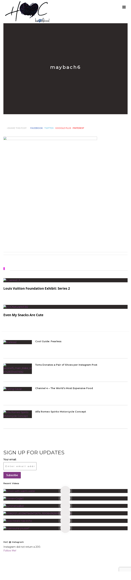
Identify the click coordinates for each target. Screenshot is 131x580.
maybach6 (65, 67)
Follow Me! (9, 550)
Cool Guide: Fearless (48, 341)
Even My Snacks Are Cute (23, 315)
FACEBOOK (36, 128)
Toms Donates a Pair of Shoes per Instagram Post (66, 364)
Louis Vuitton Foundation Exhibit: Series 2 (36, 288)
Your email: (9, 459)
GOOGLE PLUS (63, 128)
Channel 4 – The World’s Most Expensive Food (64, 388)
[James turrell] (65, 491)
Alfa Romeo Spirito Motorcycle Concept (60, 411)
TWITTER (49, 128)
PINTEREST (78, 128)
